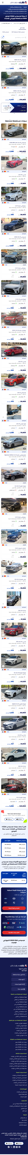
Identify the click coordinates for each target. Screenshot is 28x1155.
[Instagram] (17, 1147)
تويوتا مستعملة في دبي (21, 1002)
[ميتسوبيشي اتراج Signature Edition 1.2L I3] (14, 451)
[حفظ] (3, 53)
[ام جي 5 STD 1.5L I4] (14, 637)
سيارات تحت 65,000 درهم (21, 1049)
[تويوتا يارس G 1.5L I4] (14, 295)
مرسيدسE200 (22, 848)
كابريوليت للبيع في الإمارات (21, 1023)
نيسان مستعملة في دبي (21, 1007)
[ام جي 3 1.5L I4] (14, 357)
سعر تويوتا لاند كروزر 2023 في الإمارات (18, 1059)
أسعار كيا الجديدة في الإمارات (20, 1083)
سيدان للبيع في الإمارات (21, 1031)
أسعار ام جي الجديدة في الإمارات (19, 1078)
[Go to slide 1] (14, 113)
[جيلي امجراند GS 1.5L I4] (14, 575)
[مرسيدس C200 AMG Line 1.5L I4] (14, 138)
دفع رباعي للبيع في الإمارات (20, 1033)
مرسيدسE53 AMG (21, 855)
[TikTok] (9, 1147)
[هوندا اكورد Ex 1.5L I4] (14, 482)
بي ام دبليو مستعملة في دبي (20, 1009)
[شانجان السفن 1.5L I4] (14, 544)
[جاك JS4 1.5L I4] (14, 606)
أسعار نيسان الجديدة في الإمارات (19, 1080)
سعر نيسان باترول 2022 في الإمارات (19, 1056)
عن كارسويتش (23, 1118)
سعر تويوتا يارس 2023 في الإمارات (19, 1068)
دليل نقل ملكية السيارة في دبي (20, 1104)
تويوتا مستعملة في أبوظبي (20, 997)
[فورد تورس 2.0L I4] (14, 420)
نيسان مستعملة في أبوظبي (20, 1000)
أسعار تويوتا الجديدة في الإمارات (19, 1075)
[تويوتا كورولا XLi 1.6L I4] (14, 668)
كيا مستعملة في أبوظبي (21, 1016)
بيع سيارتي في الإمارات (22, 1092)
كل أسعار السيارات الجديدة (21, 1085)
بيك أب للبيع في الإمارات (21, 1035)
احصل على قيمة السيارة (14, 908)
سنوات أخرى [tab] (22, 28)
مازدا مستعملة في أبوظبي (21, 1012)
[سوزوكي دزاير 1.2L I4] (14, 202)
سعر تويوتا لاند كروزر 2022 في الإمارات (18, 1064)
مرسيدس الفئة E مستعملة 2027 (18, 32)
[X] (11, 1147)
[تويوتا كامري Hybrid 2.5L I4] (14, 700)
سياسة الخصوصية (23, 1123)
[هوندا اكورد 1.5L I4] (14, 793)
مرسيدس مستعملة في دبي (20, 1004)
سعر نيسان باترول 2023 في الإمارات (19, 1061)
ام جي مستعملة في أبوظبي (20, 1014)
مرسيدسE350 (22, 851)
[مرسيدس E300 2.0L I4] (14, 55)
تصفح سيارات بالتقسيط (14, 933)
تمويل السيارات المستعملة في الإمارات (18, 1106)
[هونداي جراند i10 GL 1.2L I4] (14, 326)
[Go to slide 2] (13, 113)
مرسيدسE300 (22, 844)
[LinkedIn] (14, 1147)
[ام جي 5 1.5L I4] (14, 170)
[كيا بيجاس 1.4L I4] (14, 388)
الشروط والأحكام (23, 1125)
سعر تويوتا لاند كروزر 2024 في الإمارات (18, 1066)
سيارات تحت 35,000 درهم (21, 1045)
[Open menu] (5, 2)
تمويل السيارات (23, 1097)
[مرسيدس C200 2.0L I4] (14, 233)
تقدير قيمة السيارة (23, 1094)
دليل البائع (25, 1111)
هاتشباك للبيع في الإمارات (21, 1028)
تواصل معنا (24, 1120)
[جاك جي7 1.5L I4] (14, 731)
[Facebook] (19, 1147)
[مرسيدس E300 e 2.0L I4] (14, 87)
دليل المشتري (24, 1108)
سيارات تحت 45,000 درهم (21, 1047)
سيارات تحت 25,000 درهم (21, 1042)
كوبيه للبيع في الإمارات (21, 1026)
